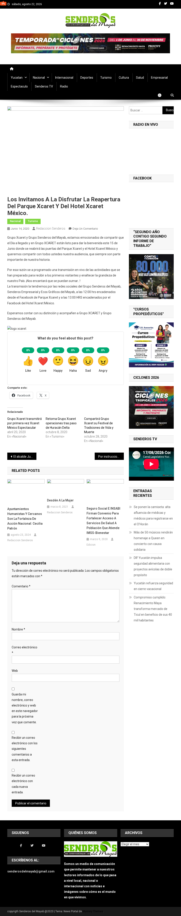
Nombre (18, 629)
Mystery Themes (93, 911)
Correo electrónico (24, 650)
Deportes (86, 77)
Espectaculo (19, 86)
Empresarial (159, 77)
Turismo (106, 77)
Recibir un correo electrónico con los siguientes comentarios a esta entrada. (25, 749)
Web (15, 670)
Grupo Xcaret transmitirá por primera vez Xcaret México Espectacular (24, 423)
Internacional (64, 77)
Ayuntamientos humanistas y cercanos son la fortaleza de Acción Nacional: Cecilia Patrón (25, 518)
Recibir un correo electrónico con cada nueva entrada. (23, 784)
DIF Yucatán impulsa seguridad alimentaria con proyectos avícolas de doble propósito (153, 566)
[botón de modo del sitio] (161, 95)
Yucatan (17, 77)
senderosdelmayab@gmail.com (31, 871)
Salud (140, 77)
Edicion (91, 544)
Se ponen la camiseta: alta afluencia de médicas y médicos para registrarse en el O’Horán (153, 515)
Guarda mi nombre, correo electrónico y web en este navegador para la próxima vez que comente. (25, 708)
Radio (64, 86)
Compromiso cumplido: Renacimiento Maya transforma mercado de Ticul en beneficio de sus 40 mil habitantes (153, 609)
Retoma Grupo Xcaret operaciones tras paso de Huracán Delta (61, 423)
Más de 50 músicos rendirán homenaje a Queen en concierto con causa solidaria (153, 541)
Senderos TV (44, 86)
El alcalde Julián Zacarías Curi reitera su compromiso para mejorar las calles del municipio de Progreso (24, 456)
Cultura (124, 77)
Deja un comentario (85, 228)
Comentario (21, 586)
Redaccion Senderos (50, 228)
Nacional (39, 77)
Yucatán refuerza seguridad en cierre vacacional (153, 586)
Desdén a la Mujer (60, 500)
